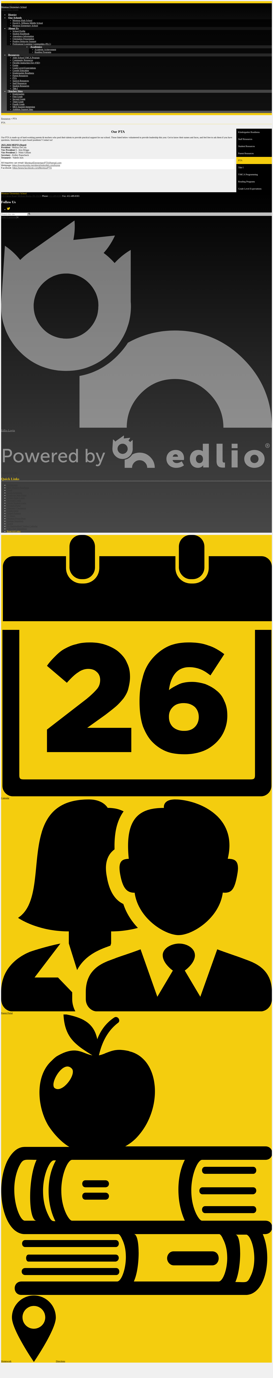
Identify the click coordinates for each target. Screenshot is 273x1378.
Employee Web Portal (16, 495)
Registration (12, 485)
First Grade (18, 96)
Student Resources (21, 86)
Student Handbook (21, 33)
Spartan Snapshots (15, 521)
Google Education (21, 70)
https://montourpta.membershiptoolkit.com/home (36, 165)
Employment (12, 511)
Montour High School (22, 20)
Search (10, 523)
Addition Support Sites (23, 109)
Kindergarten (18, 94)
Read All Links (13, 531)
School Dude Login (16, 498)
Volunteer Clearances (16, 508)
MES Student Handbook (18, 488)
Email (9, 490)
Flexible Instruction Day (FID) (26, 63)
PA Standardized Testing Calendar (22, 526)
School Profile (19, 31)
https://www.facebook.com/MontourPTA (32, 168)
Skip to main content (10, 4)
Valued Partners (14, 513)
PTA (15, 78)
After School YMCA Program (26, 57)
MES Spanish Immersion (24, 107)
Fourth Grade (19, 104)
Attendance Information (23, 36)
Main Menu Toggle (9, 9)
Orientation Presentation (23, 39)
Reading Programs (43, 52)
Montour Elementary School (25, 25)
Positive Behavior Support (24, 41)
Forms (15, 65)
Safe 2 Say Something (17, 529)
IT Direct (11, 516)
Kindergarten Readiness (23, 73)
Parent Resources (20, 75)
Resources (5, 118)
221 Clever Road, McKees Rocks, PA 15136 (21, 196)
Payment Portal (13, 505)
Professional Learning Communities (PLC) (32, 44)
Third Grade (18, 101)
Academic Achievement (45, 49)
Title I (15, 88)
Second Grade (19, 99)
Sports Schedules (14, 493)
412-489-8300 (55, 196)
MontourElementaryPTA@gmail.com (43, 163)
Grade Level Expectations (24, 68)
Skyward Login (14, 500)
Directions (60, 1361)
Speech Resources (21, 81)
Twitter (8, 208)
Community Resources (23, 60)
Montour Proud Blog (16, 518)
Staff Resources (20, 83)
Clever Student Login (16, 503)
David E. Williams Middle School (28, 23)
